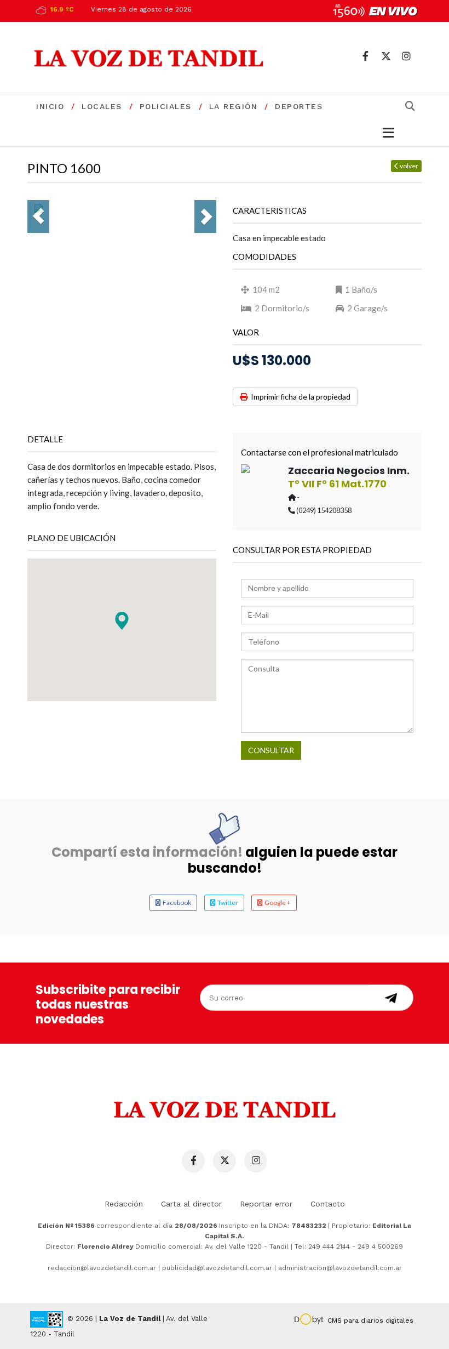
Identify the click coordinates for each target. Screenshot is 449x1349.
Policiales (166, 106)
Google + (276, 902)
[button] (122, 620)
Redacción (124, 1203)
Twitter (226, 902)
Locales (102, 106)
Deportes (299, 106)
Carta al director (191, 1203)
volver (408, 166)
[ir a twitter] (386, 56)
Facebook (175, 902)
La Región (233, 106)
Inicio (50, 106)
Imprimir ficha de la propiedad (298, 396)
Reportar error (266, 1203)
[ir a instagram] (406, 56)
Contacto (327, 1203)
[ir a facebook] (365, 56)
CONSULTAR (271, 750)
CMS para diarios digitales (370, 1320)
